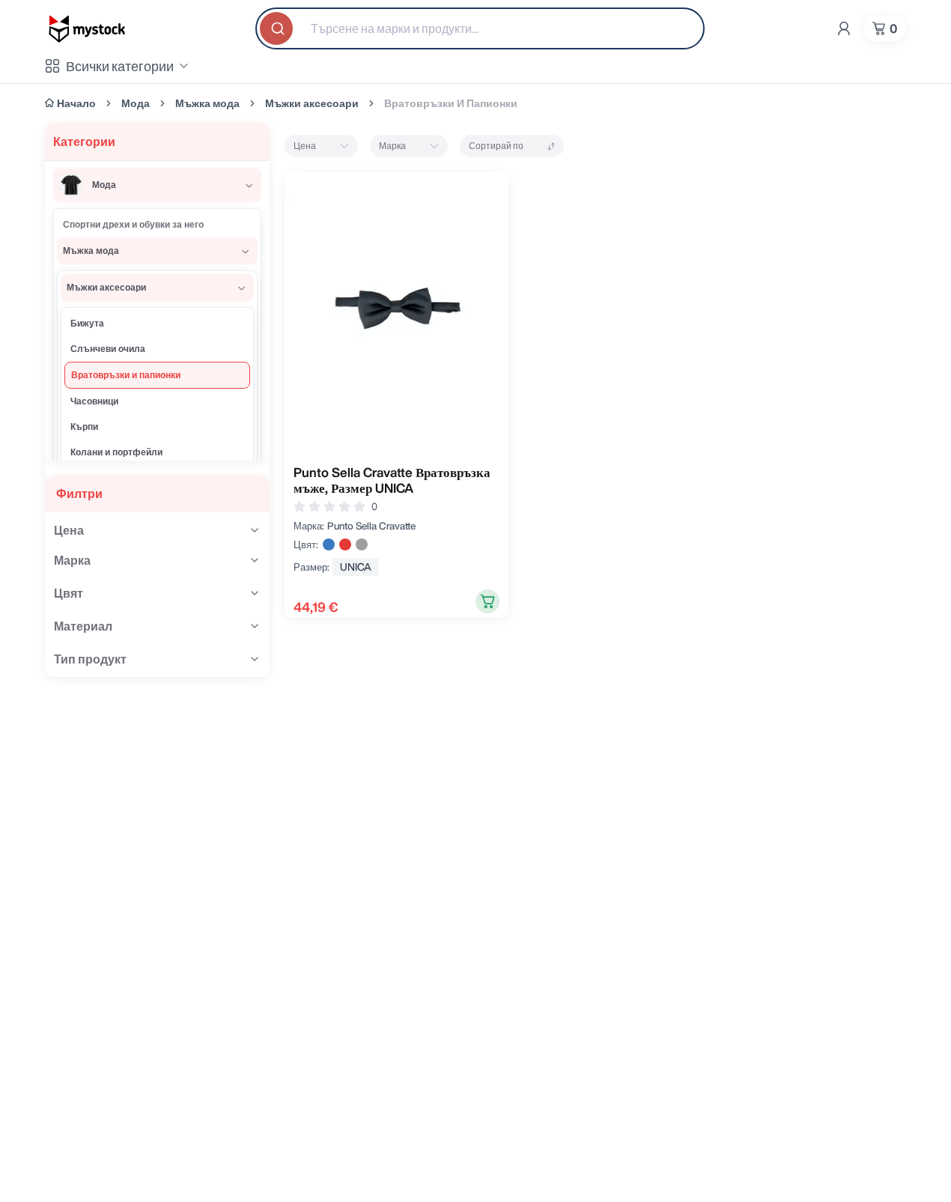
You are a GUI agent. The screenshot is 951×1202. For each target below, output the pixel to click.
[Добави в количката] (487, 601)
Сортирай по (496, 146)
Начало (76, 103)
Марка (392, 146)
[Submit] (278, 28)
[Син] (329, 544)
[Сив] (362, 544)
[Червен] (345, 544)
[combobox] (480, 28)
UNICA (355, 567)
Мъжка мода (207, 103)
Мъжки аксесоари (312, 103)
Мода (135, 103)
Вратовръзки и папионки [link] (450, 103)
